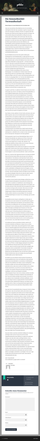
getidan (20, 4)
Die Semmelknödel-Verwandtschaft (15, 20)
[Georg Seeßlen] (8, 368)
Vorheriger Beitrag (29, 382)
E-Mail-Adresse (8, 417)
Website (6, 422)
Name (6, 412)
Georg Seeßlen (13, 365)
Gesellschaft (28, 379)
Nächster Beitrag (29, 384)
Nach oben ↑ (35, 438)
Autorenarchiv (8, 380)
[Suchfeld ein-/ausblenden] (37, 13)
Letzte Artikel (11, 363)
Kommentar (7, 396)
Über (6, 363)
